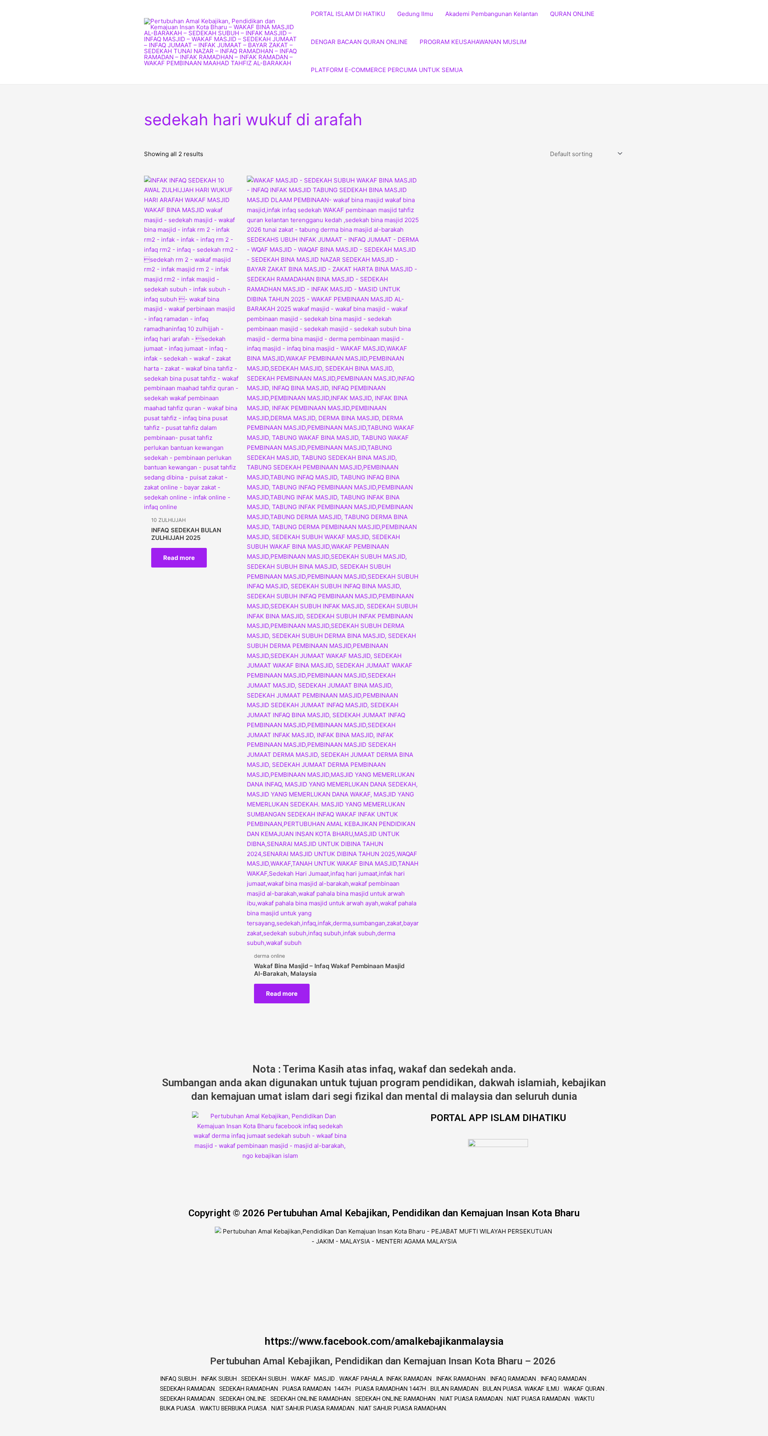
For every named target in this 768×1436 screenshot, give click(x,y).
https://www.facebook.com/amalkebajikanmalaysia (384, 1341)
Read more (179, 558)
